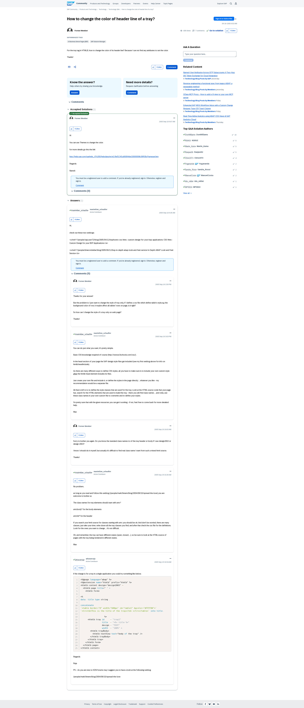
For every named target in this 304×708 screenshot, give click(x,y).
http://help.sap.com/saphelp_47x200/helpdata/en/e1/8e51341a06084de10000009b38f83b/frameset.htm (114, 157)
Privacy (87, 704)
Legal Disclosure (120, 704)
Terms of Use (97, 704)
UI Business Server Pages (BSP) (78, 41)
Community (81, 3)
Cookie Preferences (155, 704)
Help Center (155, 4)
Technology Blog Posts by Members (200, 90)
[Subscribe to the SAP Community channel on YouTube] (214, 704)
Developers (126, 4)
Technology (102, 9)
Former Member (81, 31)
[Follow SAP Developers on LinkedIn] (218, 704)
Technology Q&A (114, 9)
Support (142, 704)
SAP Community (72, 9)
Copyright (107, 704)
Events (145, 4)
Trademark (132, 704)
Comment (171, 67)
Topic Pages (168, 4)
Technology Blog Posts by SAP (198, 79)
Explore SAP (222, 4)
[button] (227, 31)
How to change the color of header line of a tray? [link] (138, 9)
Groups (116, 4)
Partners (136, 4)
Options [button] (235, 19)
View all (186, 193)
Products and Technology (100, 4)
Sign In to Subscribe (224, 19)
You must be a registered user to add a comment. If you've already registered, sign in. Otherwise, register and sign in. (120, 179)
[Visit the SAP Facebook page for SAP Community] (205, 704)
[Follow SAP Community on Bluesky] (210, 704)
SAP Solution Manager (98, 41)
